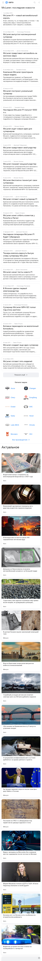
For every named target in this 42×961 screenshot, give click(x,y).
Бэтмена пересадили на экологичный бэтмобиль (20, 327)
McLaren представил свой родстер (19, 148)
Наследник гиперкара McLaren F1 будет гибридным (18, 235)
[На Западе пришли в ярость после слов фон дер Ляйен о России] (21, 782)
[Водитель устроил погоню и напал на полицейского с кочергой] (21, 940)
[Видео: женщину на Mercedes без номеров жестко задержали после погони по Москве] (21, 845)
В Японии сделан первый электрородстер (15, 289)
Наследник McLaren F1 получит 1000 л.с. (20, 111)
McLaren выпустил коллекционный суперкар (19, 35)
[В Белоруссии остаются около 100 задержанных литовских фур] (21, 531)
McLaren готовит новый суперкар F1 (20, 199)
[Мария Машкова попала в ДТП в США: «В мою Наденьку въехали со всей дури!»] (21, 877)
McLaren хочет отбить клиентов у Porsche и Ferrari (19, 216)
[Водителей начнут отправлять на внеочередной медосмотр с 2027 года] (21, 468)
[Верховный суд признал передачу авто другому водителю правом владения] (21, 499)
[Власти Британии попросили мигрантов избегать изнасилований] (21, 656)
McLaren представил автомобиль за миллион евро (20, 54)
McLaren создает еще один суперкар (20, 345)
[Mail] (6, 2)
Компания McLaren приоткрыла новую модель (18, 73)
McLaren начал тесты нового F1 (17, 272)
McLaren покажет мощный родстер (19, 164)
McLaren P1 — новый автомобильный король (20, 16)
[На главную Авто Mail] (10, 2)
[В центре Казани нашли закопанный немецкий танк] (21, 625)
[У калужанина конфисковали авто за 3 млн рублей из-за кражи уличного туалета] (21, 751)
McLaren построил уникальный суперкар (18, 92)
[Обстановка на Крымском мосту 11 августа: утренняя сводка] (21, 719)
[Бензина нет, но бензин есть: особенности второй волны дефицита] (21, 908)
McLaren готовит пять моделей (17, 361)
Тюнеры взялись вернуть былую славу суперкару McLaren (18, 254)
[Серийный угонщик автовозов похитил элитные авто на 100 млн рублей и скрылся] (21, 688)
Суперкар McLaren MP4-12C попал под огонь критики (19, 308)
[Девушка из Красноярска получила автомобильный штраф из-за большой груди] (21, 562)
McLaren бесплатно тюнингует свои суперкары (20, 181)
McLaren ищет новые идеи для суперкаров (17, 130)
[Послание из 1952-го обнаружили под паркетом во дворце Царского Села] (21, 814)
